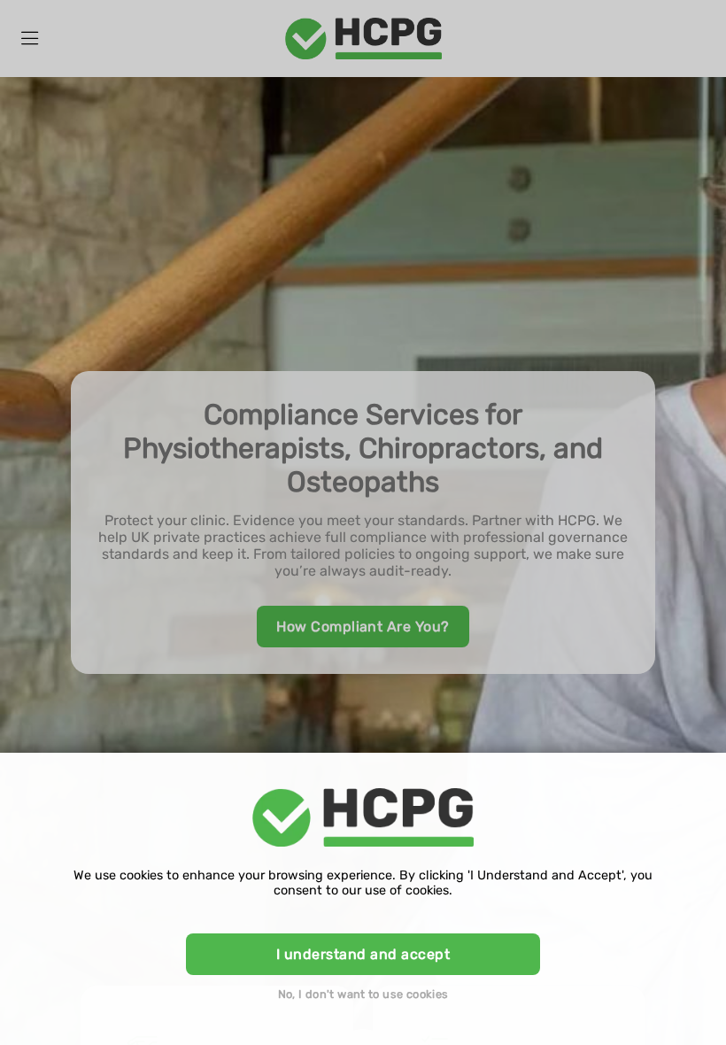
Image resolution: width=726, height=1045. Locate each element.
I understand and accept (363, 954)
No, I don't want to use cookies (363, 994)
